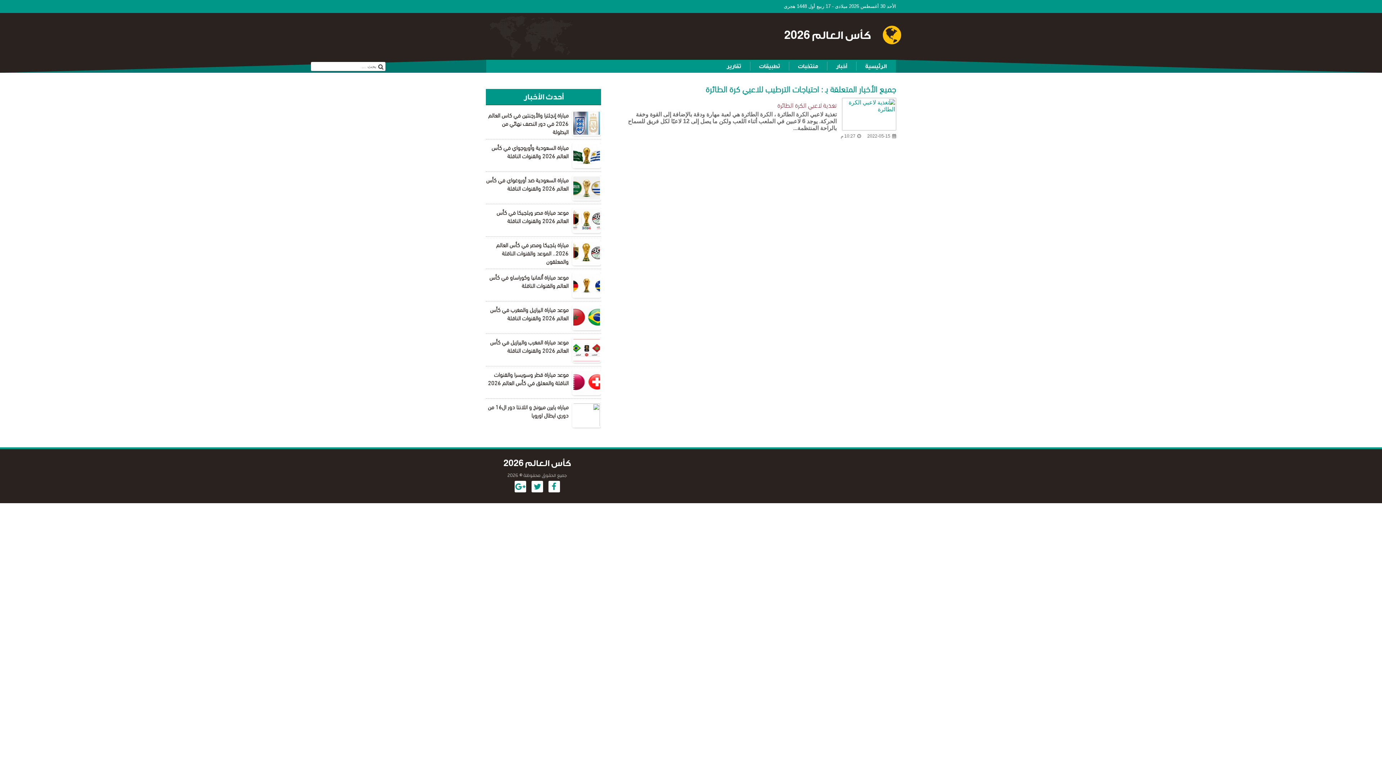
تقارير (734, 66)
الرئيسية (876, 66)
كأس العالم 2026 (827, 35)
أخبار (841, 66)
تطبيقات (769, 66)
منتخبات (808, 66)
